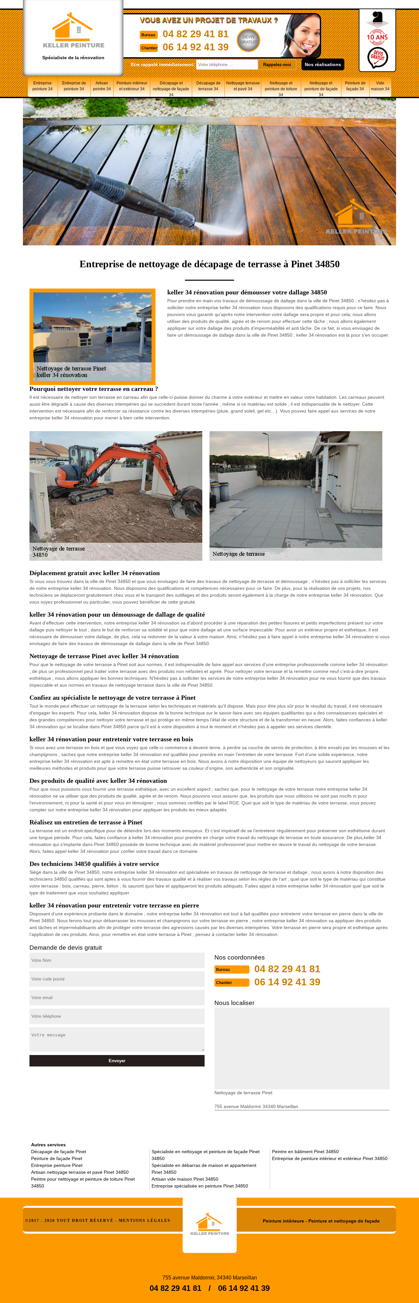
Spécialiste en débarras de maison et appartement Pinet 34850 (204, 1169)
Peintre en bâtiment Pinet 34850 (305, 1151)
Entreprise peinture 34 (42, 86)
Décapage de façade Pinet (58, 1151)
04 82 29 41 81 (196, 33)
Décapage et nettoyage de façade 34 (171, 89)
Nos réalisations (323, 64)
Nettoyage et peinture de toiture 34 (281, 89)
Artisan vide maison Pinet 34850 (185, 1179)
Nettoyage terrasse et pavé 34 (243, 86)
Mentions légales (145, 1220)
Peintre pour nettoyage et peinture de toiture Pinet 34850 (83, 1182)
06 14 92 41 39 (196, 47)
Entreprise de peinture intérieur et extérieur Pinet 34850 (330, 1158)
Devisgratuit (248, 39)
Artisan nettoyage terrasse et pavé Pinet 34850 (80, 1172)
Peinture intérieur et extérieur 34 (132, 86)
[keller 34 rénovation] (210, 1221)
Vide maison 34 (380, 86)
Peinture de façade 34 (355, 86)
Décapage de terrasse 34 (208, 86)
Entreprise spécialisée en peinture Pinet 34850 (200, 1186)
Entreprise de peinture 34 (74, 86)
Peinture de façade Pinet (56, 1158)
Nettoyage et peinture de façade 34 (321, 89)
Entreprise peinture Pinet (56, 1165)
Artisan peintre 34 (102, 86)
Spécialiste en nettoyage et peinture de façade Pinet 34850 (206, 1155)
